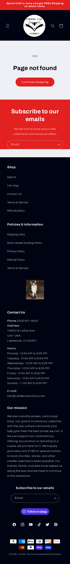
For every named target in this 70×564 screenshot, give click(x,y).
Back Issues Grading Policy (24, 243)
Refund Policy (16, 259)
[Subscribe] (58, 144)
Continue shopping (35, 82)
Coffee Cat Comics (28, 554)
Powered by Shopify (50, 554)
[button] (7, 26)
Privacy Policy (16, 251)
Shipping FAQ (16, 234)
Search (11, 177)
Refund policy (16, 210)
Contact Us (14, 194)
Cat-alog (12, 185)
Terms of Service (17, 202)
